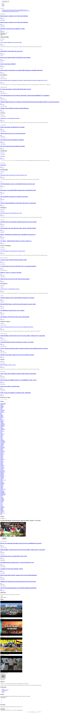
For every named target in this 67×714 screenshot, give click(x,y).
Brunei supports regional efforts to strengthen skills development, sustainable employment (21, 70)
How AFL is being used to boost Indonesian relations (12, 146)
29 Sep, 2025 (2, 571)
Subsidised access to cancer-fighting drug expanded (9, 118)
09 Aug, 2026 (2, 98)
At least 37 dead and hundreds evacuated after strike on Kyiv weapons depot (18, 203)
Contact (3, 5)
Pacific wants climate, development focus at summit (12, 127)
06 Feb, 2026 (2, 584)
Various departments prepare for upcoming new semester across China (17, 342)
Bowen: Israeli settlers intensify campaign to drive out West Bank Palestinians (18, 575)
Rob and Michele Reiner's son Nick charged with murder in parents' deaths (18, 304)
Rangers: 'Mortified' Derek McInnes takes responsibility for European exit (17, 234)
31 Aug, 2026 (2, 18)
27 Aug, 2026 (2, 243)
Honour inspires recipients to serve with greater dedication (14, 16)
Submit (2, 597)
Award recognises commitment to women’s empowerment (11, 42)
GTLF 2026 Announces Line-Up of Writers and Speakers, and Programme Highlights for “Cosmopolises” (25, 95)
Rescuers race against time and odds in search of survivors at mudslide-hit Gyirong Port (16, 326)
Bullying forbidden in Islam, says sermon (8, 364)
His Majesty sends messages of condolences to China (12, 28)
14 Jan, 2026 (2, 262)
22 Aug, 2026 (2, 158)
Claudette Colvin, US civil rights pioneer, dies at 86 (9, 288)
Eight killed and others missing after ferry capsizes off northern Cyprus (13, 175)
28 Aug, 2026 (2, 237)
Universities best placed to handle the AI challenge (12, 139)
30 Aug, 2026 (2, 129)
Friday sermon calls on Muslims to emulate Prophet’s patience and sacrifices (18, 373)
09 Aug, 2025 (2, 590)
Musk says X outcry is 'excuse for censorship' (10, 272)
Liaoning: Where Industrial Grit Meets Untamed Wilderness (14, 108)
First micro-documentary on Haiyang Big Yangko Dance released (15, 89)
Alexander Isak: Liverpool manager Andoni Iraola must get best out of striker (18, 221)
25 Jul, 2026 (2, 395)
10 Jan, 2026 (2, 275)
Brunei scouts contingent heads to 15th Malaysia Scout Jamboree (15, 57)
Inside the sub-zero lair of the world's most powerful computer (15, 278)
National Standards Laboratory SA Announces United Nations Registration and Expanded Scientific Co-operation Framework (29, 101)
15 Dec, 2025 (2, 319)
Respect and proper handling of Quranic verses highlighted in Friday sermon (18, 380)
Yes (2, 595)
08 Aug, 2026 (2, 382)
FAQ (3, 3)
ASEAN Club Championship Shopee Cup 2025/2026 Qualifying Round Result (18, 587)
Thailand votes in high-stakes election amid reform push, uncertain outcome (18, 581)
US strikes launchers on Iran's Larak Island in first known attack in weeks (17, 183)
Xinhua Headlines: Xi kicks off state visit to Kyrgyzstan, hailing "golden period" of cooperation (16, 10)
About (3, 4)
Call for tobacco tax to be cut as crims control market (12, 133)
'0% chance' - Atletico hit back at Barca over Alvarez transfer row (15, 241)
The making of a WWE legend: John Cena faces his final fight (14, 316)
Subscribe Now (3, 709)
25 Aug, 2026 (2, 91)
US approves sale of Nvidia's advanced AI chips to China (13, 259)
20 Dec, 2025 (2, 300)
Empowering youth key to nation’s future (10, 386)
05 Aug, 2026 (2, 104)
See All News (2, 114)
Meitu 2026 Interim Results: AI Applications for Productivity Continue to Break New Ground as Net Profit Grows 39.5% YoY (23, 80)
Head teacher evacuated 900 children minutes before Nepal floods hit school (18, 190)
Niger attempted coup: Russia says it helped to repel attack (14, 196)
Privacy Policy (4, 690)
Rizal (1, 17)
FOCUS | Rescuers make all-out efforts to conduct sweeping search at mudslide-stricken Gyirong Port (24, 348)
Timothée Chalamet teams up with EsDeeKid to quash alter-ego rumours (17, 297)
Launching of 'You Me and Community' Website (11, 568)
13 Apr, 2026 (2, 253)
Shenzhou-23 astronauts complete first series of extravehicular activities (17, 354)
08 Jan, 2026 (2, 281)
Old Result (4, 597)
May (1, 82)
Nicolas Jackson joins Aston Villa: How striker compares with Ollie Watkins (18, 228)
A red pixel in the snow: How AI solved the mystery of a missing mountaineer (18, 266)
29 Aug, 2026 (2, 136)
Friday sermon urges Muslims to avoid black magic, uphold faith (15, 392)
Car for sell (2, 156)
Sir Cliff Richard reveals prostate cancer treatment (12, 310)
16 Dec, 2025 (2, 313)
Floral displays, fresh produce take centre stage (11, 51)
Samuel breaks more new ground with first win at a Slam (10, 11)
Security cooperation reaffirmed (7, 63)
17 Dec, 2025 (2, 306)
